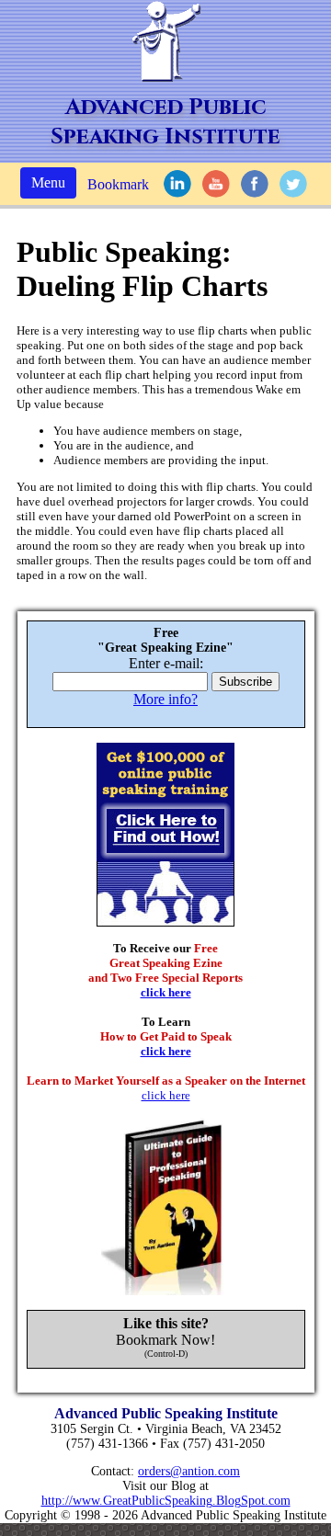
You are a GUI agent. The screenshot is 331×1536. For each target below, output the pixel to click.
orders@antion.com (189, 1471)
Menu (48, 182)
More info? (165, 699)
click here (166, 992)
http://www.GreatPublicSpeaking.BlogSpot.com (166, 1501)
